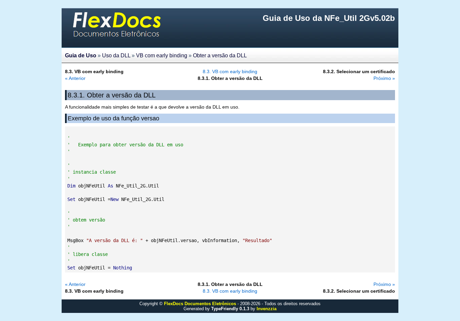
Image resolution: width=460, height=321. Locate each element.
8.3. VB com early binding (230, 71)
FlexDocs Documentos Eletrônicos (200, 303)
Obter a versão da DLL (220, 55)
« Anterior (75, 78)
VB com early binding (161, 55)
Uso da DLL (116, 55)
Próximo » (384, 78)
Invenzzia (266, 308)
